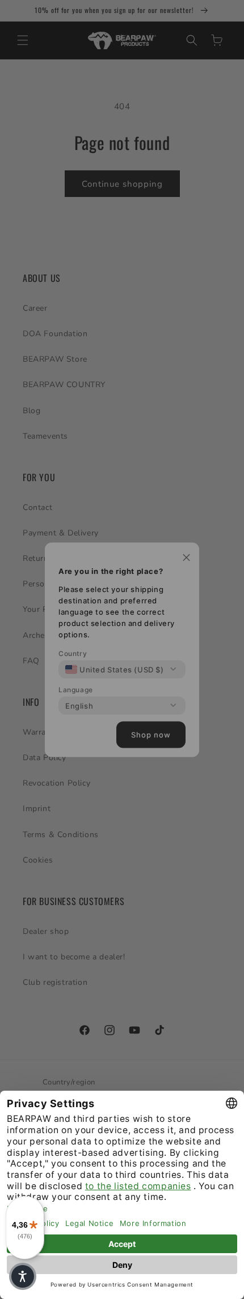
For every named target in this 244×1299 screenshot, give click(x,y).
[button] (22, 1276)
